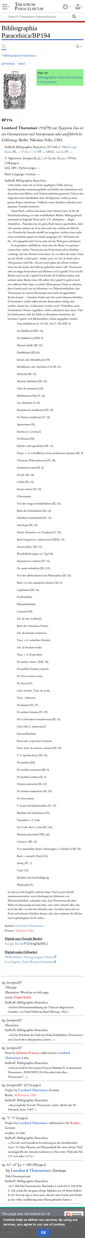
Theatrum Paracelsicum (29, 6)
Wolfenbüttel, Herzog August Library (29, 957)
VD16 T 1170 (29, 152)
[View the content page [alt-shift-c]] (4, 46)
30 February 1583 (25, 1095)
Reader (75, 1123)
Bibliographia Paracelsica (20, 55)
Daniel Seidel (22, 997)
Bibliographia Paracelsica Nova (60, 77)
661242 (60, 152)
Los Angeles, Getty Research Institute (29, 962)
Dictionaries (48, 82)
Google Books (14, 943)
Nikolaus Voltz (24, 930)
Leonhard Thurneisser (29, 925)
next (21, 63)
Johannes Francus (27, 1053)
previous (8, 63)
